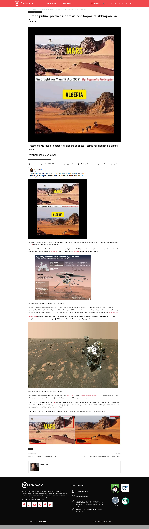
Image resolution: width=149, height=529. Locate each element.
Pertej (34, 9)
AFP (54, 402)
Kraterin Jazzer (113, 312)
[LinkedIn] (126, 3)
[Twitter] (119, 3)
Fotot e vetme (32, 317)
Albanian (96, 3)
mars (35, 449)
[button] (131, 3)
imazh (32, 164)
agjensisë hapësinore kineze (88, 396)
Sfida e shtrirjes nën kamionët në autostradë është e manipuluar (102, 456)
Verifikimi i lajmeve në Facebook (45, 9)
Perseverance (54, 251)
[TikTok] (122, 3)
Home (29, 9)
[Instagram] (111, 3)
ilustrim (30, 244)
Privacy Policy (97, 521)
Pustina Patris (32, 24)
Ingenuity (76, 251)
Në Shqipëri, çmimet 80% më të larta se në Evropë (42, 456)
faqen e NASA (71, 396)
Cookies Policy (107, 521)
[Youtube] (115, 3)
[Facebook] (107, 3)
